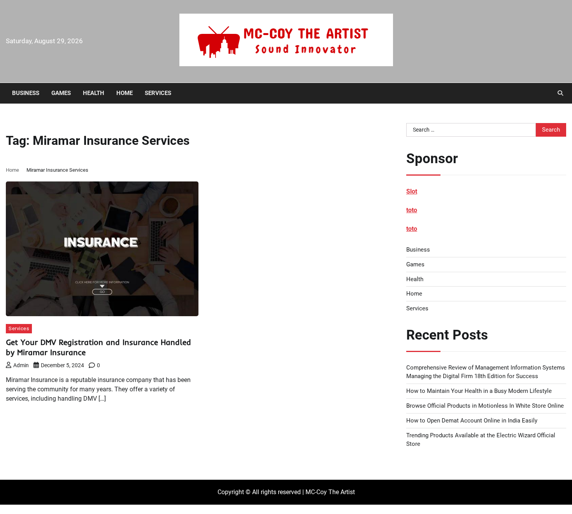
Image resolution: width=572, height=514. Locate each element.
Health (93, 93)
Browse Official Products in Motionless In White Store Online (485, 405)
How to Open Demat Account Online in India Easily (471, 420)
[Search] (560, 93)
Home (124, 93)
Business (25, 93)
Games (61, 93)
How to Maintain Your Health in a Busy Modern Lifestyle (479, 390)
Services (158, 93)
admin (21, 365)
